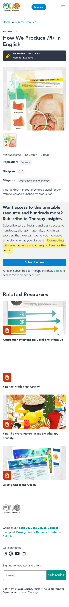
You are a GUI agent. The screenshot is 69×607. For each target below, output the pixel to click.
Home (7, 22)
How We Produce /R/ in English (32, 41)
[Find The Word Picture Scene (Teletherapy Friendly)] (34, 412)
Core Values (38, 528)
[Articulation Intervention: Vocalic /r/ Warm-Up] (34, 318)
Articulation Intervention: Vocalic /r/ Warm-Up (33, 340)
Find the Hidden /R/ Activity (21, 387)
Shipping (8, 536)
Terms (31, 532)
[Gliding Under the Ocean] (34, 463)
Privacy (21, 532)
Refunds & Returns (48, 532)
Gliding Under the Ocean (19, 485)
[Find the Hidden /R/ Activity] (34, 365)
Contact (53, 528)
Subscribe (56, 575)
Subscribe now (34, 262)
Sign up (38, 7)
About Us (22, 528)
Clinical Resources (26, 22)
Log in (58, 271)
